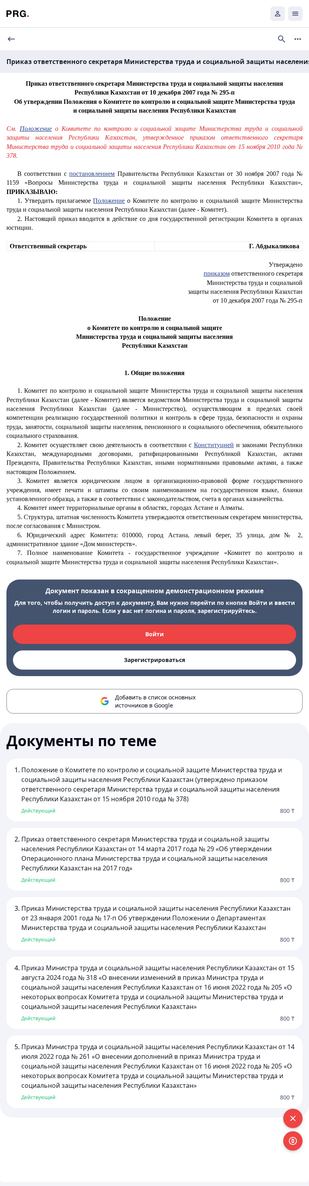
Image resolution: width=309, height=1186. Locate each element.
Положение (109, 200)
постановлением (92, 173)
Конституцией (214, 444)
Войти (154, 634)
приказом (217, 273)
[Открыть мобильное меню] (295, 13)
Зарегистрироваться (154, 660)
